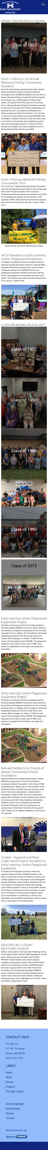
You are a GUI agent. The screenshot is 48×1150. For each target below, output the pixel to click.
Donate (10, 1113)
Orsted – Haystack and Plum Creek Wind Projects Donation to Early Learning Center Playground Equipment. (24, 862)
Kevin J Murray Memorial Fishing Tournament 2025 (23, 181)
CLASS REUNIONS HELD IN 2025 (23, 325)
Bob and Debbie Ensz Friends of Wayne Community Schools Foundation (22, 771)
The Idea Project (15, 1091)
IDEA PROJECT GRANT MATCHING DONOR (17, 946)
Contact (10, 1118)
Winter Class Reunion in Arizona (23, 20)
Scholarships (13, 1108)
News (9, 1077)
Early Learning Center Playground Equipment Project (24, 620)
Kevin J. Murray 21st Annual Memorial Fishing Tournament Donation (21, 82)
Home (9, 1072)
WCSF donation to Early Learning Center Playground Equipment (23, 257)
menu (43, 4)
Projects (10, 1086)
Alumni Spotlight (15, 1103)
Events (9, 1082)
